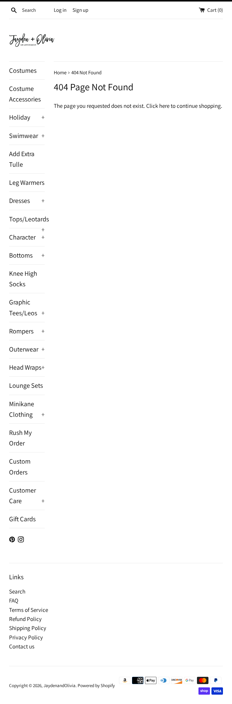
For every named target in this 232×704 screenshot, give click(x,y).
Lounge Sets (26, 385)
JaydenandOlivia (60, 685)
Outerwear (27, 349)
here (164, 105)
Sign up (80, 10)
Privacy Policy (26, 637)
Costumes (23, 70)
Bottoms (27, 255)
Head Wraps (27, 367)
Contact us (21, 646)
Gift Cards (22, 519)
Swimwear (27, 135)
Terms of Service (28, 609)
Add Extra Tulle (21, 159)
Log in (60, 10)
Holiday (27, 117)
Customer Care (27, 495)
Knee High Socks (23, 278)
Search (17, 591)
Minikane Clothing (27, 409)
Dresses (27, 200)
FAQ (13, 600)
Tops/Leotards (27, 221)
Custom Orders (20, 466)
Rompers (27, 331)
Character (27, 237)
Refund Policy (25, 618)
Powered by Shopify (96, 685)
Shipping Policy (27, 628)
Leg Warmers (26, 182)
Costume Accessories (25, 93)
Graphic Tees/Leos (27, 307)
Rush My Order (20, 437)
